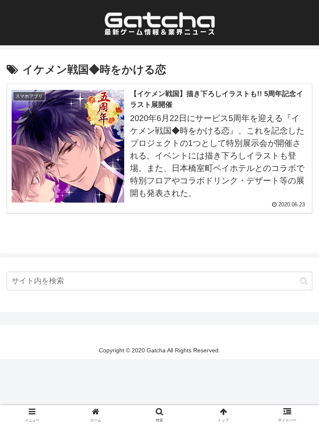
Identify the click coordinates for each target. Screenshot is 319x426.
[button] (304, 281)
